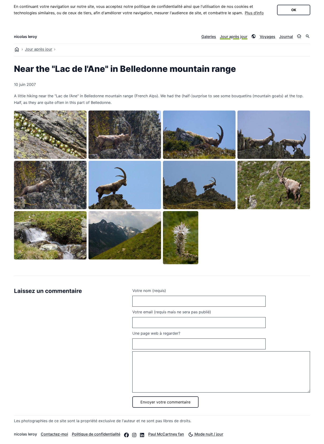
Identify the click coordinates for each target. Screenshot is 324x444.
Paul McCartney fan (166, 434)
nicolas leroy (25, 36)
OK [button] (293, 10)
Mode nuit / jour (208, 434)
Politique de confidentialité (96, 434)
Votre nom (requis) (149, 290)
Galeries (208, 36)
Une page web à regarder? (156, 333)
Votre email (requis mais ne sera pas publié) (171, 312)
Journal (286, 36)
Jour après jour (233, 36)
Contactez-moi (54, 434)
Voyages (267, 36)
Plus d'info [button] (254, 12)
